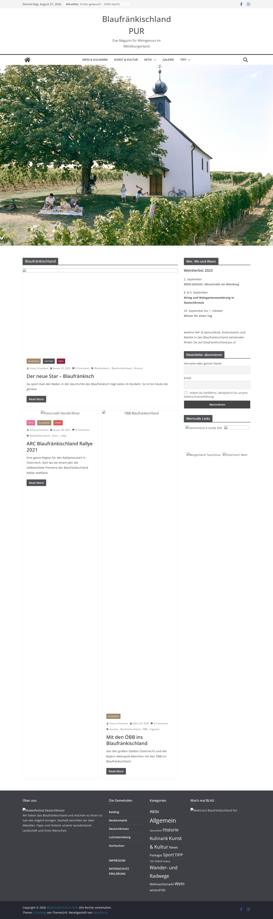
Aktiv (148, 59)
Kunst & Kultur (126, 59)
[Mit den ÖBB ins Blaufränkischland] (140, 560)
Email (187, 378)
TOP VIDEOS (156, 861)
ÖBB (144, 729)
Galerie (168, 59)
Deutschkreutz (119, 829)
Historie (48, 361)
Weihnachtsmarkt (162, 884)
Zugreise (154, 729)
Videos (166, 861)
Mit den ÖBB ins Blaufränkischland (126, 740)
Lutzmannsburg (120, 837)
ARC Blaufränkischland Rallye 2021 (60, 446)
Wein (61, 361)
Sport (58, 422)
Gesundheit (156, 830)
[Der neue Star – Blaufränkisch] (100, 311)
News (173, 847)
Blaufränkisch (102, 368)
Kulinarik (159, 838)
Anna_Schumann (39, 368)
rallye (63, 435)
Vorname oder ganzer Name (203, 363)
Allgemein (33, 361)
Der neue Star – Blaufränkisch (60, 376)
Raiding (114, 812)
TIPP (183, 59)
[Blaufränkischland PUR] (27, 60)
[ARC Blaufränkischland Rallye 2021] (60, 413)
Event (55, 435)
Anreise (114, 729)
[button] (154, 60)
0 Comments (82, 368)
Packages (156, 855)
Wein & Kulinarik (95, 59)
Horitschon (116, 846)
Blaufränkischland (122, 368)
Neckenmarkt (118, 820)
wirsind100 (157, 890)
